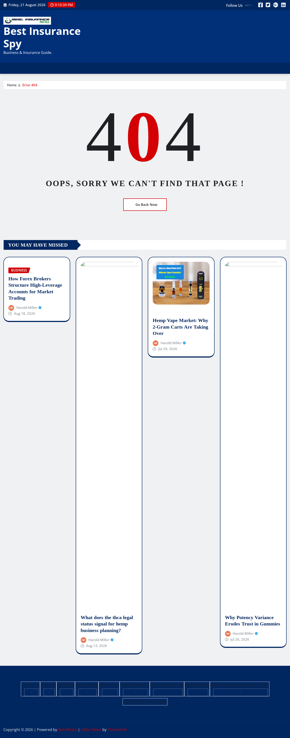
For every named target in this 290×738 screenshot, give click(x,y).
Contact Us (30, 685)
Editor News (91, 729)
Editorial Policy (197, 685)
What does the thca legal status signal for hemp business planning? (107, 624)
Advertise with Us (135, 685)
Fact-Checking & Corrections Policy (239, 685)
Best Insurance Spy (42, 37)
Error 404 (29, 85)
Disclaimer (66, 685)
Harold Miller (26, 307)
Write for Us (109, 685)
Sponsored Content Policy (145, 701)
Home (12, 85)
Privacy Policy (86, 685)
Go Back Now (146, 204)
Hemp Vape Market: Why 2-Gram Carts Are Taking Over (180, 326)
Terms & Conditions (167, 685)
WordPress (67, 729)
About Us (48, 685)
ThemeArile (117, 729)
